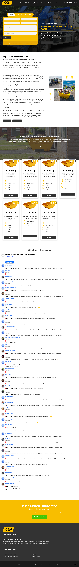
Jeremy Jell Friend (10, 350)
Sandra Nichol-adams (11, 282)
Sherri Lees (8, 374)
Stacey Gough (9, 472)
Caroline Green (9, 391)
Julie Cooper (8, 276)
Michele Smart (9, 309)
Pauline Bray (8, 419)
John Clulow (8, 321)
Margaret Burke (9, 455)
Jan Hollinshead (9, 438)
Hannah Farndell (9, 332)
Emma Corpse (9, 424)
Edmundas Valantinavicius (12, 337)
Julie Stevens (8, 345)
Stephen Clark (9, 461)
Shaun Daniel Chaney (11, 478)
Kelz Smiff (8, 385)
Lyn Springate (9, 407)
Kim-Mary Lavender (10, 287)
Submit (7, 37)
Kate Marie (8, 293)
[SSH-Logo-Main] (7, 3)
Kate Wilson (8, 304)
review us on (9, 262)
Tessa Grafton (9, 380)
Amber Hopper (9, 413)
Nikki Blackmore (9, 466)
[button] (62, 3)
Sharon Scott (8, 356)
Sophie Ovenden (9, 368)
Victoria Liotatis (9, 298)
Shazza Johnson (9, 483)
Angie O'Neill (8, 315)
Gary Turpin (8, 270)
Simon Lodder (9, 450)
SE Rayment (8, 265)
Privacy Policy (60, 564)
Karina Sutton (9, 396)
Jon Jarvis (8, 361)
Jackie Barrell (9, 402)
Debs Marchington (10, 326)
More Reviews (39, 492)
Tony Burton (8, 433)
